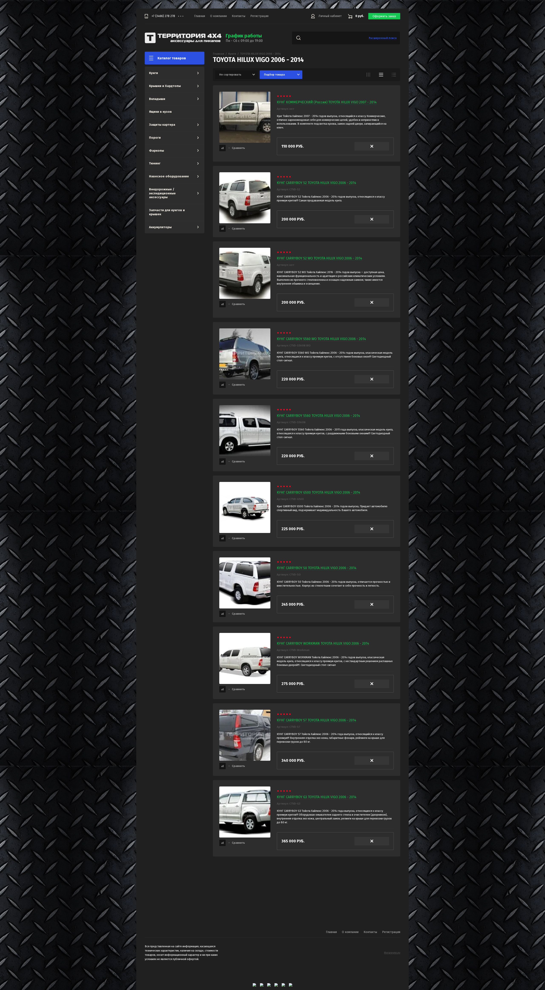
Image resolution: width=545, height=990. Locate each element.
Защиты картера (162, 125)
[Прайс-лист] (393, 74)
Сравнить (236, 148)
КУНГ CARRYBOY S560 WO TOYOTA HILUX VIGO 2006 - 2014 (321, 339)
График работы (244, 36)
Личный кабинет (330, 16)
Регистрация (259, 16)
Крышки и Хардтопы (165, 86)
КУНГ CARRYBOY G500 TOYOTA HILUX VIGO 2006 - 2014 (318, 492)
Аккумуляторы (160, 227)
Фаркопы (156, 150)
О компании (218, 16)
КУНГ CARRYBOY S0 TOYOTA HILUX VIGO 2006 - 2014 (316, 568)
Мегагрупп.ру (392, 952)
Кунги (153, 73)
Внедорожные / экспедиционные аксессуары (162, 193)
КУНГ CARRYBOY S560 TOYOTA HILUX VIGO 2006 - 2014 (318, 416)
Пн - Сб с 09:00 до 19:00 (244, 41)
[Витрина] (368, 74)
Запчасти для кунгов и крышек (167, 212)
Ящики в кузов (160, 112)
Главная (199, 16)
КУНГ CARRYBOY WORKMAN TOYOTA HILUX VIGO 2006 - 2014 (323, 643)
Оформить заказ (384, 16)
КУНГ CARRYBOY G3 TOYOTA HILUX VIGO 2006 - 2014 (316, 797)
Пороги (155, 138)
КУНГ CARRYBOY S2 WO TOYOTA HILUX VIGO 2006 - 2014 (319, 258)
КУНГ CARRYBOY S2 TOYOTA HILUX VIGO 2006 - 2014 (316, 183)
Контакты (238, 16)
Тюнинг (155, 163)
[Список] (381, 74)
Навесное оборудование (169, 176)
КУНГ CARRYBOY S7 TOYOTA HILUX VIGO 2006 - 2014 (316, 720)
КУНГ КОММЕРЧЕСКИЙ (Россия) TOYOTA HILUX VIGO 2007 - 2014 (327, 102)
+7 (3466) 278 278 (163, 16)
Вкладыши (157, 99)
